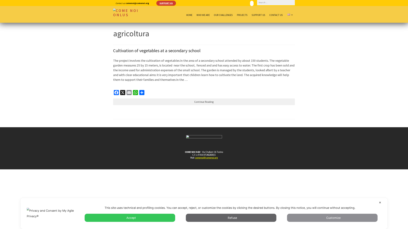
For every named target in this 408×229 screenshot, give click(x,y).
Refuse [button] (232, 217)
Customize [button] (333, 217)
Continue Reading (204, 101)
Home (189, 15)
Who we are (203, 15)
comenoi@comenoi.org (206, 157)
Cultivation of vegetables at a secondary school (156, 50)
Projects (242, 15)
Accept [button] (131, 217)
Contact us (276, 15)
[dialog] (204, 213)
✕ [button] (380, 202)
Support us (258, 15)
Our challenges (223, 15)
